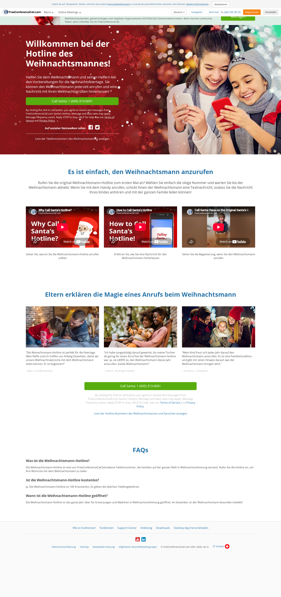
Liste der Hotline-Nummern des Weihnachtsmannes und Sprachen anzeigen (140, 413)
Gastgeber (196, 12)
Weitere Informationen (197, 4)
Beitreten (214, 12)
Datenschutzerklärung (64, 546)
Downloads (163, 528)
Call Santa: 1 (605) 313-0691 (72, 101)
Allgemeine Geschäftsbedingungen (138, 546)
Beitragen (238, 16)
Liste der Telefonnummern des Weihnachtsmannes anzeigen (72, 139)
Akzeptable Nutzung (104, 546)
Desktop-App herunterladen (191, 528)
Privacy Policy (47, 120)
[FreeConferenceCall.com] (21, 12)
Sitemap (84, 546)
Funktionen (107, 528)
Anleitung (146, 528)
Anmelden (270, 12)
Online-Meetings (68, 12)
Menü (48, 12)
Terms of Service (170, 402)
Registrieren (252, 12)
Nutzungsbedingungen (118, 4)
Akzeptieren (220, 4)
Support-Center (127, 528)
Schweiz (220, 546)
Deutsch (178, 12)
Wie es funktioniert (84, 528)
